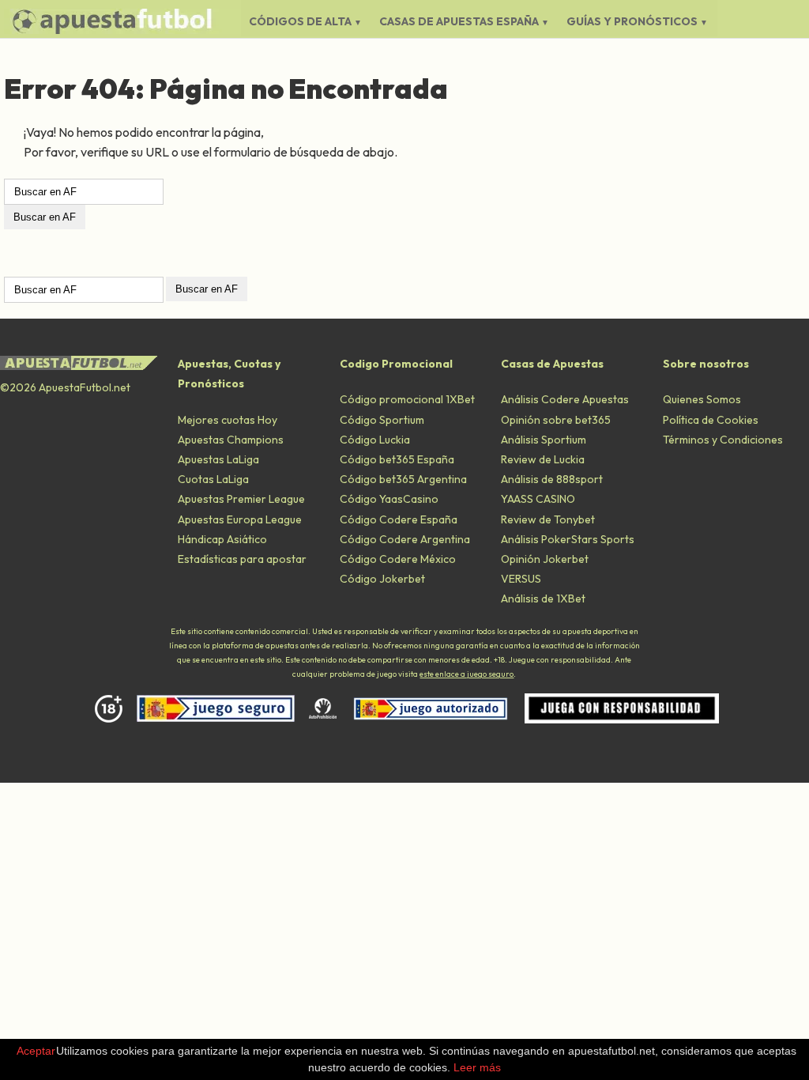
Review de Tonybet (548, 519)
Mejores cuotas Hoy (227, 420)
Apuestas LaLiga (218, 459)
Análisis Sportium (543, 439)
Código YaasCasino (389, 499)
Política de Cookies (710, 420)
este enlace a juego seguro (467, 674)
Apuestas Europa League (240, 519)
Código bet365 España (397, 459)
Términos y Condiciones (723, 439)
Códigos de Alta (300, 21)
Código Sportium (382, 420)
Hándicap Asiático (222, 539)
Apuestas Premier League (241, 499)
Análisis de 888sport (552, 479)
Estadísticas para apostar (242, 559)
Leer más (477, 1067)
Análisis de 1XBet (543, 598)
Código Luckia (375, 439)
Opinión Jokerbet (545, 559)
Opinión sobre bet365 (556, 420)
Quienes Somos (702, 399)
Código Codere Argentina (405, 539)
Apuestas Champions (231, 439)
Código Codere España (398, 519)
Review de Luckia (543, 459)
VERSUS (521, 579)
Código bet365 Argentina (403, 479)
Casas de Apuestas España (459, 21)
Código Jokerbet (382, 579)
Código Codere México (398, 559)
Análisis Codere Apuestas (565, 399)
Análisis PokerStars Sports (567, 539)
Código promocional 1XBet (407, 399)
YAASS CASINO (538, 499)
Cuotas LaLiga (213, 479)
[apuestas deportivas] (122, 21)
